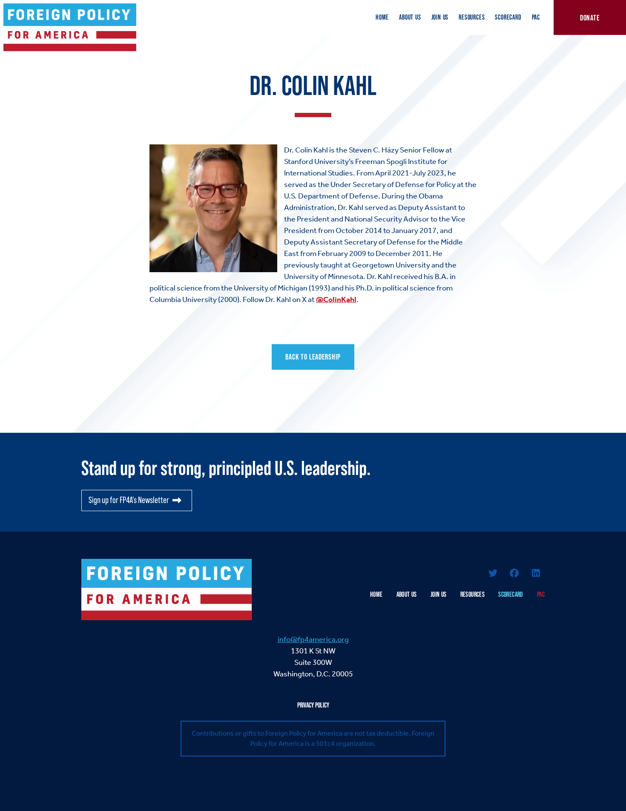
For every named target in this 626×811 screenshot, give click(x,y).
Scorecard (508, 17)
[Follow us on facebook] (514, 574)
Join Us (440, 17)
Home (382, 17)
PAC (536, 17)
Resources (472, 17)
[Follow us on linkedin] (535, 574)
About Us (410, 17)
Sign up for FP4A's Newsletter (129, 500)
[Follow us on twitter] (492, 574)
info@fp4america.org (313, 639)
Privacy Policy (313, 705)
